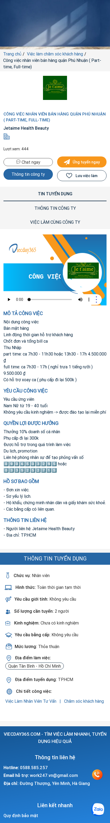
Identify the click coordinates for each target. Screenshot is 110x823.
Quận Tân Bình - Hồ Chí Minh (34, 666)
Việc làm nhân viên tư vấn (31, 701)
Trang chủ (12, 54)
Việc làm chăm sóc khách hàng (55, 54)
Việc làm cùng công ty (55, 222)
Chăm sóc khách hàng (84, 701)
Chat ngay (30, 162)
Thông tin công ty (28, 174)
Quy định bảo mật (20, 815)
